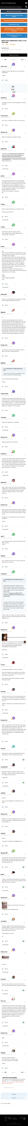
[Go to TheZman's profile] (13, 415)
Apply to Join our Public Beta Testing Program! (14, 16)
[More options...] (24, 67)
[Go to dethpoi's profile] (13, 553)
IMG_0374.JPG (19, 593)
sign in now (9, 1080)
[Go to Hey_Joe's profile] (13, 998)
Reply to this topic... (9, 1087)
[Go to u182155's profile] (13, 791)
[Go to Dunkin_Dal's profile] (13, 130)
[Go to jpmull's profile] (13, 872)
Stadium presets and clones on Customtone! (14, 35)
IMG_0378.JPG (6, 596)
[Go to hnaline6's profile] (13, 977)
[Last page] (25, 60)
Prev (5, 59)
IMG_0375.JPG (14, 594)
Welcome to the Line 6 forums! (14, 11)
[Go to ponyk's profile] (13, 173)
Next (22, 59)
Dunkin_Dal (6, 48)
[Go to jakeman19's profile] (13, 292)
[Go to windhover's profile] (13, 95)
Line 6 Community (8, 3)
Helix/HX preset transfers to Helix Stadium (14, 20)
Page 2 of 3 (14, 59)
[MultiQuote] (3, 80)
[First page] (3, 60)
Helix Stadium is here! (14, 24)
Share (14, 1094)
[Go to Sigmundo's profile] (13, 480)
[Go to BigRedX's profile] (13, 310)
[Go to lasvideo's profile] (13, 689)
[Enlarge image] (12, 593)
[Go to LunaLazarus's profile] (13, 113)
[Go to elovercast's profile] (13, 64)
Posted (6, 67)
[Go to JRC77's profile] (13, 534)
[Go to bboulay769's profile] (13, 850)
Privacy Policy (9, 1118)
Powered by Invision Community (14, 1123)
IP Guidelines (14, 1118)
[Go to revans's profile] (13, 662)
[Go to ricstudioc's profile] (13, 919)
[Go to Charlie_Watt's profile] (13, 391)
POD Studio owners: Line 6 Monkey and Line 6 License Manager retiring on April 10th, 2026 (14, 30)
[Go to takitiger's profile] (13, 1050)
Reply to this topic (14, 55)
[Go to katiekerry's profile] (13, 451)
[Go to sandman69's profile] (13, 764)
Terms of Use (5, 1119)
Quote (6, 80)
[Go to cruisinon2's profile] (13, 571)
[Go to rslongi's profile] (13, 202)
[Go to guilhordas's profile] (13, 146)
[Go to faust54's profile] (13, 746)
